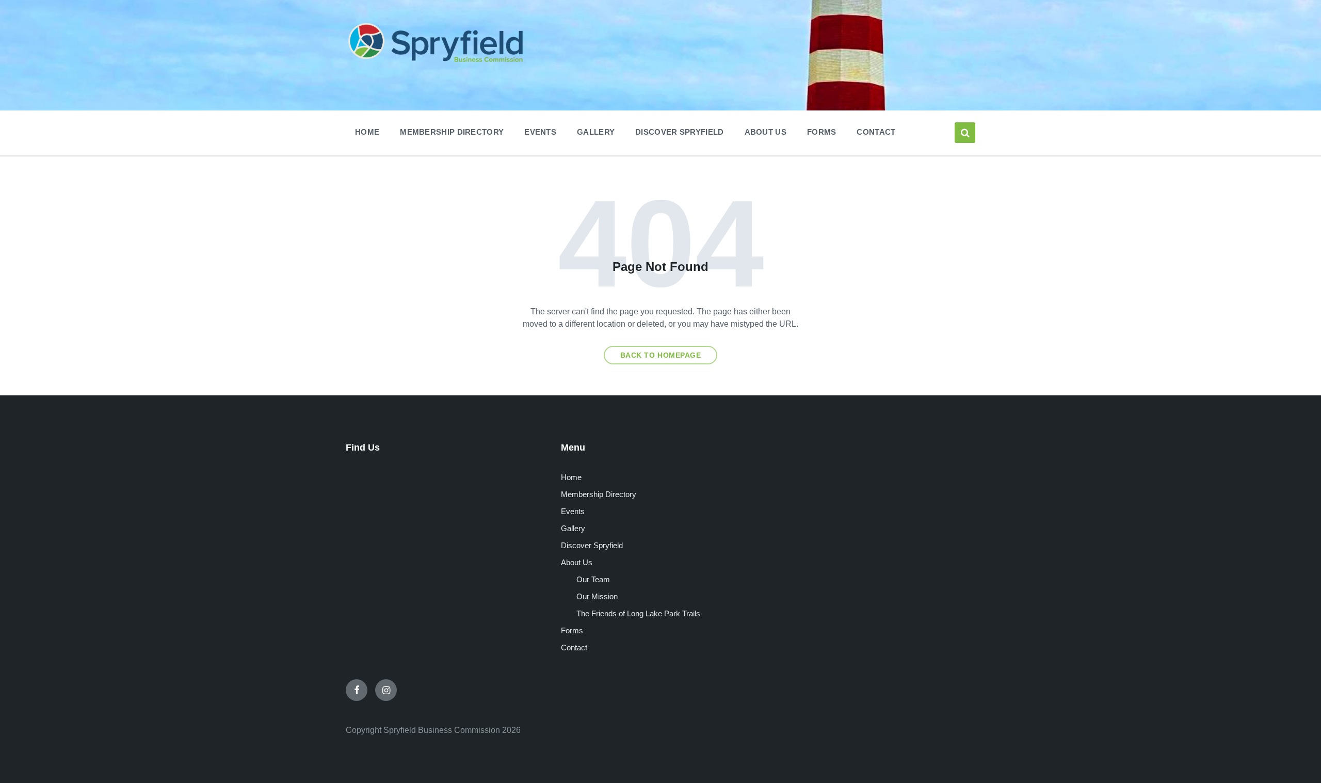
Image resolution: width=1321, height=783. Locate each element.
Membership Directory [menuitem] (452, 131)
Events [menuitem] (540, 131)
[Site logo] (436, 63)
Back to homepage (660, 355)
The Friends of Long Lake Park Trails (638, 613)
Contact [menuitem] (876, 131)
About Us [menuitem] (765, 131)
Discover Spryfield (592, 545)
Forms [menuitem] (821, 131)
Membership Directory (598, 494)
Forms (572, 630)
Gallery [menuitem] (596, 131)
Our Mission (597, 596)
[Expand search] (965, 132)
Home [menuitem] (367, 131)
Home (571, 477)
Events (573, 511)
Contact (574, 647)
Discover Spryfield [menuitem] (679, 131)
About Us (576, 562)
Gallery (573, 528)
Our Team (593, 579)
